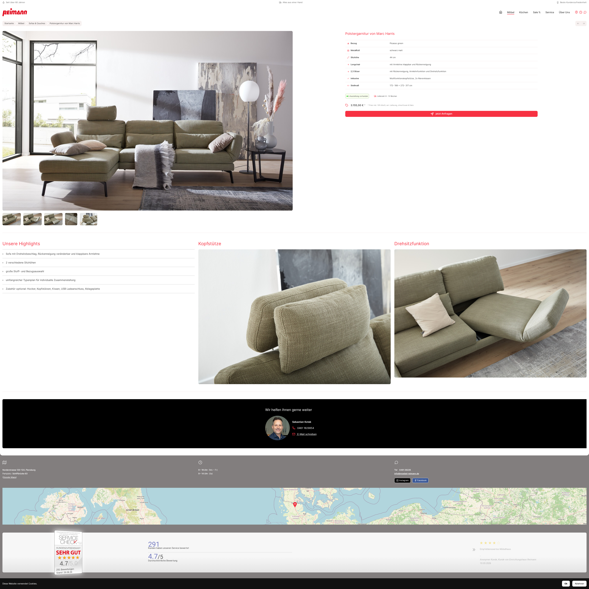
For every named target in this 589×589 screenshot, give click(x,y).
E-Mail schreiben (306, 434)
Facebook (422, 480)
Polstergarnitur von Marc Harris (65, 23)
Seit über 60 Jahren (15, 2)
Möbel (510, 12)
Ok (565, 583)
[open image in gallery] (147, 121)
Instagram (404, 480)
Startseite (9, 23)
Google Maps (9, 477)
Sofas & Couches (37, 23)
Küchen (523, 12)
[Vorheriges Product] (578, 23)
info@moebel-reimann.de (406, 473)
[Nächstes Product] (584, 23)
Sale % (537, 12)
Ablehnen (579, 583)
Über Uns (564, 12)
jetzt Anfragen (443, 113)
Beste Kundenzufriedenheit (573, 2)
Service (549, 12)
